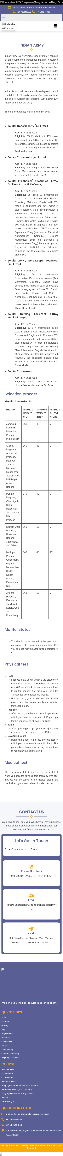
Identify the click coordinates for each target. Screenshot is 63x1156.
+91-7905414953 (42, 876)
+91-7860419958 (21, 876)
